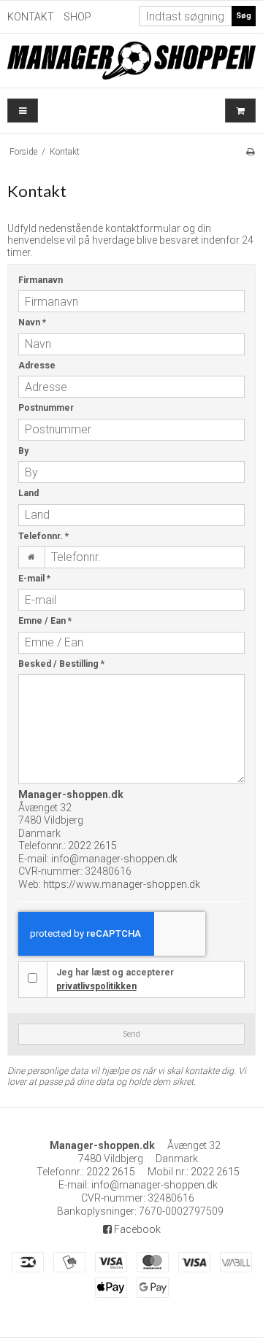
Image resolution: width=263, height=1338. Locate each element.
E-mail (34, 578)
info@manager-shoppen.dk (114, 859)
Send (131, 1034)
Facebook (136, 1229)
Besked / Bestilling (61, 664)
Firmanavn (40, 280)
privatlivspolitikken (96, 986)
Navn (32, 322)
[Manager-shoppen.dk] (131, 61)
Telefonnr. (43, 536)
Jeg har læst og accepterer (115, 979)
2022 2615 (92, 845)
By (23, 451)
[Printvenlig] (250, 152)
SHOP (77, 17)
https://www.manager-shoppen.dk (121, 884)
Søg (243, 15)
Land (28, 493)
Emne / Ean (45, 621)
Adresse (37, 365)
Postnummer (46, 408)
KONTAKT (30, 17)
